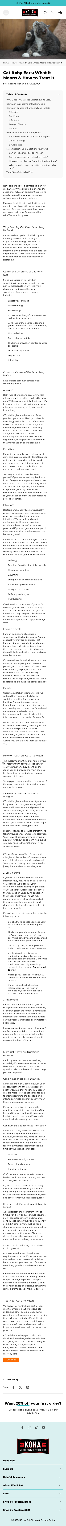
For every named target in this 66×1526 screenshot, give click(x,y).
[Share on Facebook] (13, 1387)
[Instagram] (29, 1427)
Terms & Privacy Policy (43, 1520)
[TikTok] (36, 1427)
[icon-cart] (59, 12)
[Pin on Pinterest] (27, 1387)
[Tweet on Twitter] (20, 1387)
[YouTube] (43, 1427)
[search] (45, 12)
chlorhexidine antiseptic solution (20, 731)
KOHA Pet (24, 1520)
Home (6, 63)
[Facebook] (22, 1427)
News (14, 63)
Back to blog (12, 1380)
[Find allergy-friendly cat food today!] (11, 1360)
